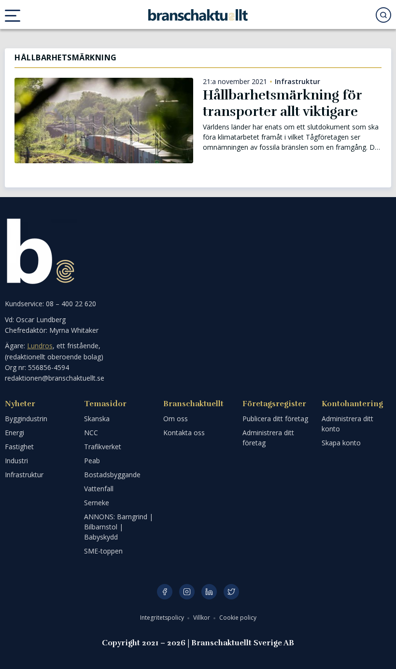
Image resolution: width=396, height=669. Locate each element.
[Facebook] (164, 591)
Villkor (202, 617)
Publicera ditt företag (275, 418)
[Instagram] (187, 591)
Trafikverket (102, 446)
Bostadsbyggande (112, 474)
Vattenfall (98, 488)
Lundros (40, 345)
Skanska (97, 418)
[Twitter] (231, 591)
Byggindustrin (26, 418)
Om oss (175, 418)
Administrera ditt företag (268, 437)
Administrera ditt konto (347, 423)
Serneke (96, 502)
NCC (91, 432)
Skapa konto (341, 442)
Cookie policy (237, 617)
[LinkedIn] (209, 591)
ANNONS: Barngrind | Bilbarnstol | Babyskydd (118, 526)
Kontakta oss (184, 432)
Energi (14, 432)
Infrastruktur (297, 81)
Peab (92, 460)
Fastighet (19, 446)
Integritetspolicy (162, 617)
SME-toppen (103, 550)
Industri (16, 460)
